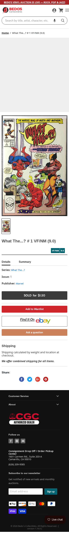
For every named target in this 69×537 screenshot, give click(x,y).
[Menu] (66, 10)
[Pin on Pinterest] (45, 379)
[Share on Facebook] (21, 379)
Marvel (20, 283)
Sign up (51, 491)
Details (6, 261)
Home (5, 33)
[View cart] (61, 10)
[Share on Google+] (37, 379)
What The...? (18, 270)
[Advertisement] (34, 73)
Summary (25, 261)
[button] (54, 20)
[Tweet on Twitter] (29, 379)
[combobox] (30, 20)
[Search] (62, 20)
